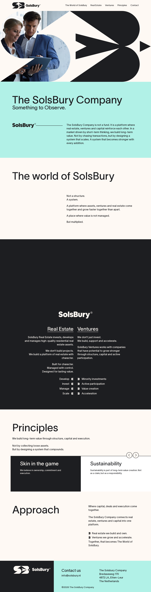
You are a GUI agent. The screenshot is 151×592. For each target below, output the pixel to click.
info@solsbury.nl (71, 575)
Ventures (109, 5)
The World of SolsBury (76, 5)
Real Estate (96, 5)
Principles (122, 5)
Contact (134, 5)
